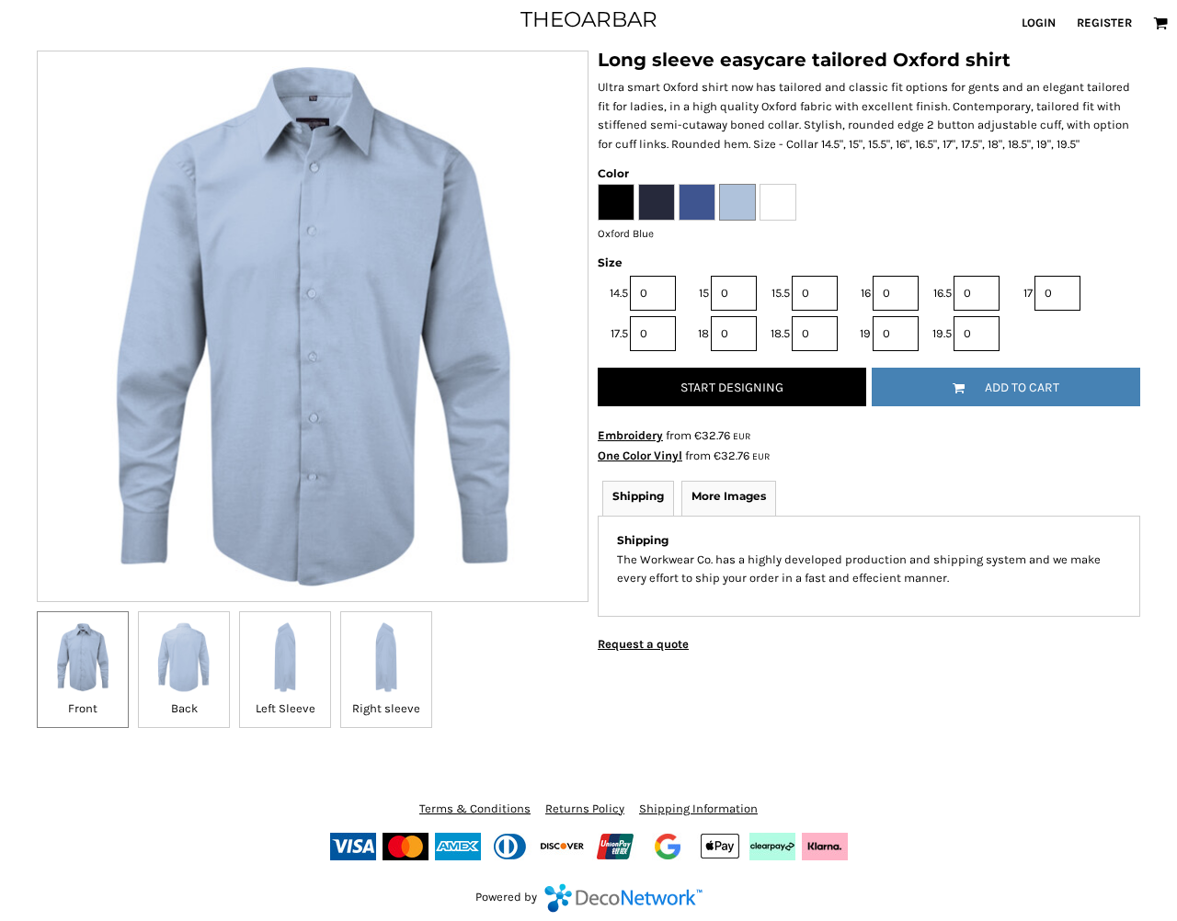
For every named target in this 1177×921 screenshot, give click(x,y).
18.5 (780, 333)
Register (1104, 22)
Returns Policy (584, 808)
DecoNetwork (623, 898)
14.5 (619, 293)
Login (1039, 22)
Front (82, 708)
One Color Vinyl (640, 455)
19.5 (942, 333)
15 (704, 293)
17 (1028, 293)
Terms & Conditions (475, 808)
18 (703, 333)
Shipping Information (698, 808)
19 (865, 333)
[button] (1160, 23)
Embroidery (630, 435)
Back (184, 708)
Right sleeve (386, 708)
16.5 (942, 293)
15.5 (780, 293)
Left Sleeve (285, 708)
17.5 (619, 333)
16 (866, 293)
